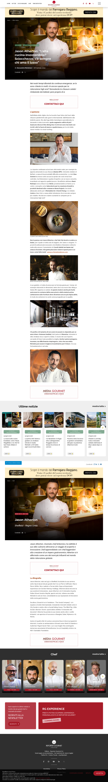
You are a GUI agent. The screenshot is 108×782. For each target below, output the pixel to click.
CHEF (29, 3)
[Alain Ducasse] (75, 676)
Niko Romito (50, 686)
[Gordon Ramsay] (96, 676)
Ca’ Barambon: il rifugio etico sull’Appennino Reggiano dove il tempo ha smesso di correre (54, 443)
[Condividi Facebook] (22, 72)
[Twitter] (98, 464)
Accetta (99, 773)
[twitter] (93, 3)
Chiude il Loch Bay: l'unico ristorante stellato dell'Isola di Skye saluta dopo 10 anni (95, 443)
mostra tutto (98, 406)
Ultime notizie (15, 20)
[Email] (101, 464)
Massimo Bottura (9, 686)
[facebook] (83, 3)
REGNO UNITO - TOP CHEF (96, 689)
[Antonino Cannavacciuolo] (32, 676)
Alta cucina (18, 45)
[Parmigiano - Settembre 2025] (54, 12)
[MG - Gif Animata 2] (54, 102)
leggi (6, 453)
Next (102, 427)
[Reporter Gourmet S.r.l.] (54, 3)
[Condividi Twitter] (25, 72)
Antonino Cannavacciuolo (30, 685)
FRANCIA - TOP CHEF (75, 689)
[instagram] (86, 3)
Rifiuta (88, 773)
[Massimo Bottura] (11, 676)
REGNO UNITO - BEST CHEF (21, 513)
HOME (8, 3)
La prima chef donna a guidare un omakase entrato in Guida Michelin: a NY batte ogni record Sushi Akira (32, 443)
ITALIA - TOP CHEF (11, 689)
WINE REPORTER (37, 3)
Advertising (46, 769)
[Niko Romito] (54, 676)
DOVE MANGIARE (22, 3)
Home (8, 20)
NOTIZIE (14, 3)
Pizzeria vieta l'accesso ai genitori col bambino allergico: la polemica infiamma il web (75, 442)
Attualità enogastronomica (31, 45)
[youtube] (89, 3)
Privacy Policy (61, 769)
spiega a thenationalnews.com (57, 252)
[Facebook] (94, 464)
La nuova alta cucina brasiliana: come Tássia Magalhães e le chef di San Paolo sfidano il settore (11, 443)
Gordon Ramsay (93, 686)
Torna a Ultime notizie (13, 463)
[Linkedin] (96, 464)
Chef (13, 480)
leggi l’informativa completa (43, 778)
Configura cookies (76, 773)
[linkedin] (59, 761)
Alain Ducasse (72, 686)
